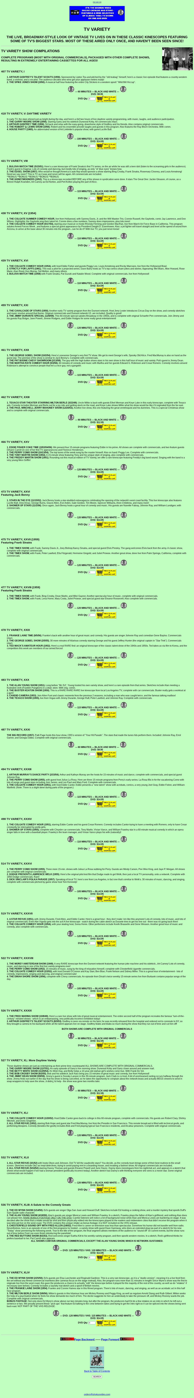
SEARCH (97, 2)
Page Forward (110, 1339)
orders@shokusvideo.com (97, 1394)
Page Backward (84, 1339)
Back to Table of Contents (97, 1371)
